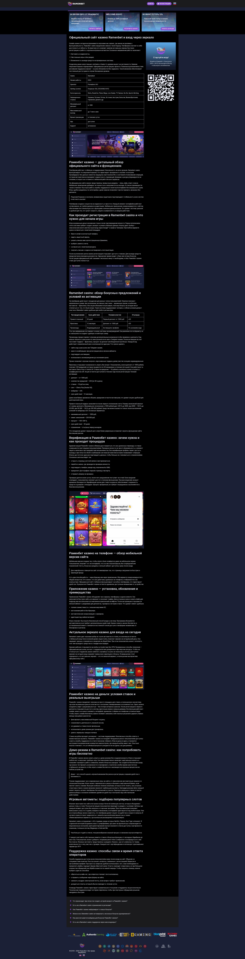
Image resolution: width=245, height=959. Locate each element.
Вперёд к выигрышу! (161, 63)
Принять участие (167, 29)
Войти (150, 4)
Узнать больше (131, 29)
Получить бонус (94, 29)
